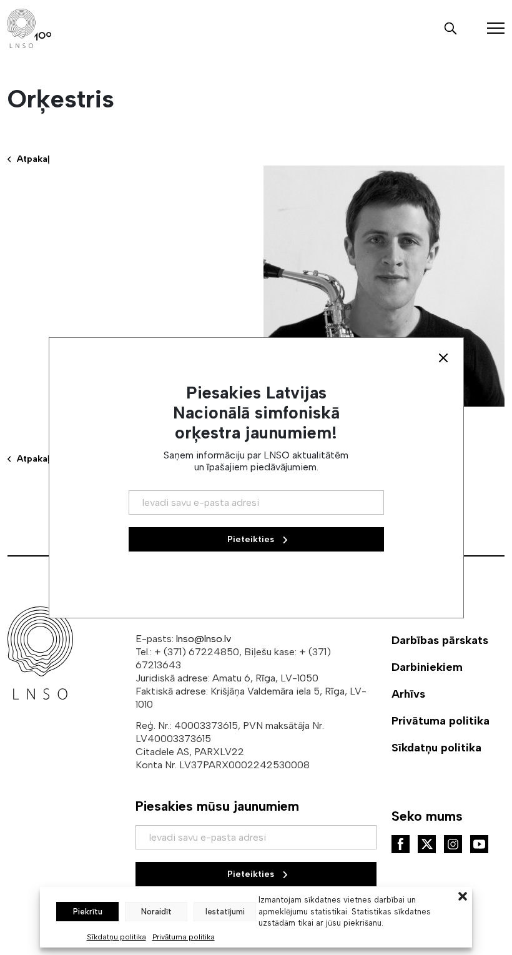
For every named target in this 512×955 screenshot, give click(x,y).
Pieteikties (252, 874)
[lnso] (29, 28)
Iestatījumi (225, 911)
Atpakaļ (33, 159)
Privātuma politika (183, 937)
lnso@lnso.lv (203, 639)
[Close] (443, 358)
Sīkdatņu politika (116, 937)
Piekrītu (87, 911)
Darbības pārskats (439, 640)
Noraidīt (156, 911)
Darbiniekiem (427, 667)
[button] (462, 895)
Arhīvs (408, 694)
